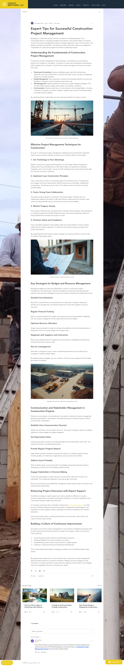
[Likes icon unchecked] (36, 652)
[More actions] (92, 23)
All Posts (24, 11)
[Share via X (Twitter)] (36, 571)
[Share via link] (44, 571)
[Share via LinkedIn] (40, 571)
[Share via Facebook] (31, 571)
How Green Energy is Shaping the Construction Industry (88, 606)
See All (100, 585)
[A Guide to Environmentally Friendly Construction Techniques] (62, 595)
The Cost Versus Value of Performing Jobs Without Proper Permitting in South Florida (33, 606)
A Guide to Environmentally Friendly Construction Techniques (61, 606)
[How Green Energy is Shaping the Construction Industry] (89, 595)
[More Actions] (92, 641)
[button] (99, 11)
